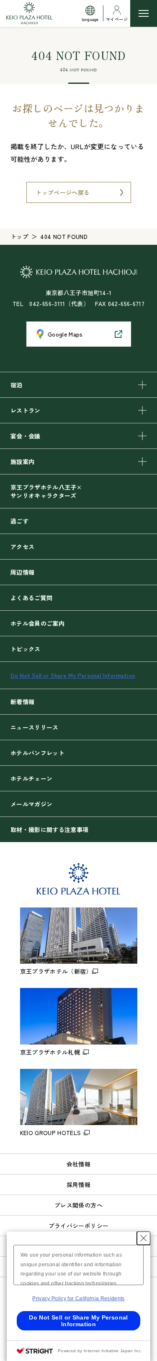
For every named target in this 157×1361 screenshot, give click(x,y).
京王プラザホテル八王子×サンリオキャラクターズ (46, 491)
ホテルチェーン (31, 778)
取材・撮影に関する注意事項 (49, 829)
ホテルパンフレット (37, 753)
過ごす (19, 521)
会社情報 (78, 1164)
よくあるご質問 (31, 598)
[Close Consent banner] (143, 1238)
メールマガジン (31, 804)
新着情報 (22, 701)
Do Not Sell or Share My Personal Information (72, 675)
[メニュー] (143, 13)
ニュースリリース (34, 727)
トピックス (25, 649)
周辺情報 (22, 572)
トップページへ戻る (63, 192)
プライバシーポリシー (79, 1225)
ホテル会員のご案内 (37, 623)
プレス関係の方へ (78, 1205)
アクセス (22, 546)
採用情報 (78, 1184)
